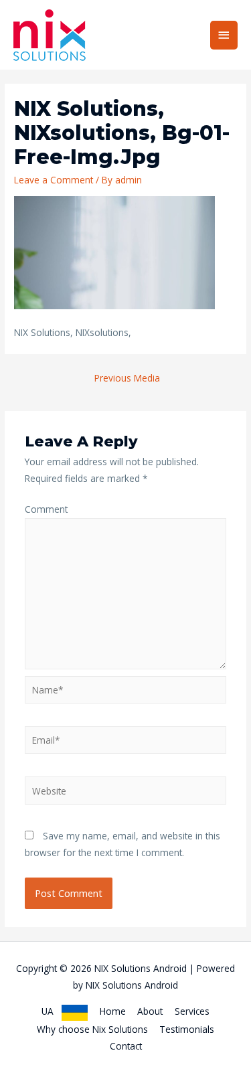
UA (51, 1011)
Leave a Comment (53, 179)
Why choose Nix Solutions (92, 1029)
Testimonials (186, 1029)
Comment (46, 509)
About (150, 1011)
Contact (126, 1046)
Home (113, 1011)
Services (192, 1011)
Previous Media (127, 378)
